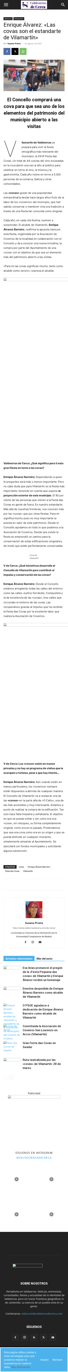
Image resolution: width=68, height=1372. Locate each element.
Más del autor (45, 958)
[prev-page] (5, 1077)
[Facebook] (6, 51)
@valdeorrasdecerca (34, 1157)
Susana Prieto (14, 43)
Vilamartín (18, 18)
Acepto (44, 1359)
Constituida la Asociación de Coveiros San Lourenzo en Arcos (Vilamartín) (42, 1030)
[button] (6, 4)
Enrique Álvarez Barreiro (39, 866)
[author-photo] (34, 918)
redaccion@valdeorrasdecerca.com (41, 1313)
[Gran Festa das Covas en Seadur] (12, 1047)
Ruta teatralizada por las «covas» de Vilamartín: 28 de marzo (42, 1064)
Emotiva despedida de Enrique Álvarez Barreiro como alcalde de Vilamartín (43, 992)
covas (21, 866)
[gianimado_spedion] (34, 1097)
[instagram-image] (16, 1178)
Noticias (8, 18)
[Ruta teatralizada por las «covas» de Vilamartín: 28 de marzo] (12, 1064)
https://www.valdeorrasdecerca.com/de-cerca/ (34, 928)
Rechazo (57, 1359)
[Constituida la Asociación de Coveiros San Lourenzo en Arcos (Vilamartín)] (12, 1030)
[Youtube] (41, 942)
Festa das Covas (12, 871)
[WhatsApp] (23, 51)
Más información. (21, 1367)
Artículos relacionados (19, 958)
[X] (15, 51)
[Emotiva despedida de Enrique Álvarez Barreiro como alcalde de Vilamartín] (12, 993)
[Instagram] (34, 942)
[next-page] (11, 1077)
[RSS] (34, 1337)
